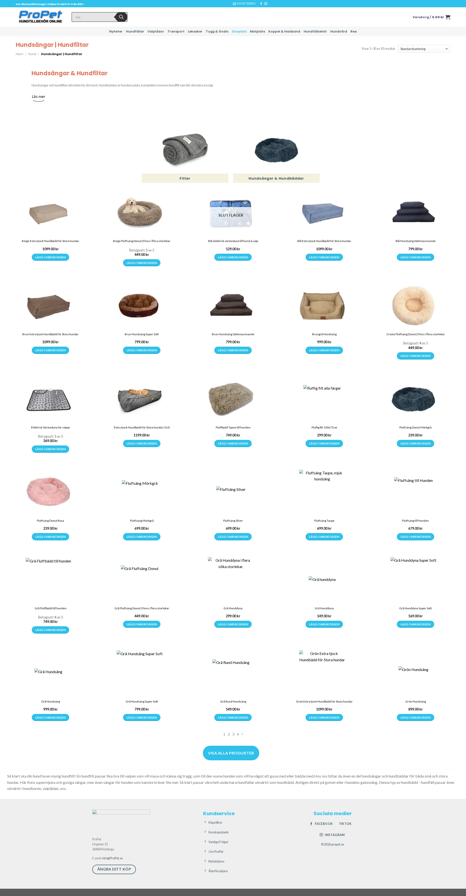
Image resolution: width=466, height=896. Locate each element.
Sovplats (239, 31)
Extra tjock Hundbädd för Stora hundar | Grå (142, 427)
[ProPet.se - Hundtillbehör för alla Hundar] (40, 17)
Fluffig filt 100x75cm (324, 427)
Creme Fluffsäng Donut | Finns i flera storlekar (415, 334)
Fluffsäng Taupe (324, 520)
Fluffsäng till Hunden (415, 520)
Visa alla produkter (231, 753)
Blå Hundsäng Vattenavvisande (416, 241)
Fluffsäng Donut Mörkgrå (415, 427)
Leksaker (195, 31)
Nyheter (116, 31)
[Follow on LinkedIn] (275, 4)
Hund (32, 54)
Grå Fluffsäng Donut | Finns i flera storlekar (142, 608)
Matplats (257, 31)
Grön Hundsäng (415, 701)
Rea (353, 31)
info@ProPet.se (112, 858)
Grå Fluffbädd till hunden (51, 608)
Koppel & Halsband (284, 31)
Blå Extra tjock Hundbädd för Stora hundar (324, 241)
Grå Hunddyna (233, 608)
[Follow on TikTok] (270, 4)
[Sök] (121, 17)
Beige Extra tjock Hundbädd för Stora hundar (50, 241)
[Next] (242, 734)
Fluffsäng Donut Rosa (50, 520)
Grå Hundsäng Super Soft (142, 701)
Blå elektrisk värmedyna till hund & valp (233, 241)
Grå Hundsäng (50, 701)
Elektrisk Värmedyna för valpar (50, 427)
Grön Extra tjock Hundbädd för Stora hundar (324, 701)
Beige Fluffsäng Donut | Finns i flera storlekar (141, 241)
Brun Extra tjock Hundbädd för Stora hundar (50, 334)
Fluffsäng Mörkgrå (142, 520)
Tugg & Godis (217, 31)
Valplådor (156, 31)
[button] (244, 3)
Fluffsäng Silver (233, 520)
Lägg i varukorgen (50, 257)
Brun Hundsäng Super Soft (142, 334)
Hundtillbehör (315, 31)
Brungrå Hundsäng (324, 334)
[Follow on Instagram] (265, 4)
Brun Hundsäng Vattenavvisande (233, 334)
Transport (175, 31)
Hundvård (338, 31)
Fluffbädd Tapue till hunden (233, 427)
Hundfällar (135, 31)
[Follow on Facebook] (261, 4)
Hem (19, 54)
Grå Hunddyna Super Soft (415, 608)
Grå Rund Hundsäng (233, 701)
